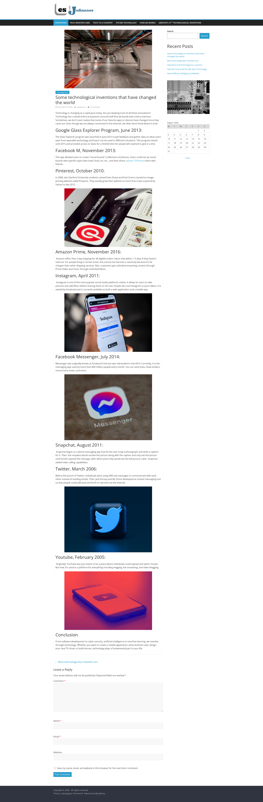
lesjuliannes (81, 107)
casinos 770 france (135, 160)
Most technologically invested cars (76, 662)
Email (57, 736)
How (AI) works (147, 22)
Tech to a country (103, 22)
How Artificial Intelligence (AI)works (183, 73)
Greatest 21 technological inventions (180, 22)
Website (57, 752)
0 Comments (95, 107)
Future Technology (126, 22)
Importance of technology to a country (184, 65)
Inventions (61, 22)
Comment (59, 680)
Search (170, 31)
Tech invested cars (80, 22)
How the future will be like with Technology (187, 69)
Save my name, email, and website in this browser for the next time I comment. (97, 768)
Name (57, 720)
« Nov (187, 158)
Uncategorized (62, 92)
